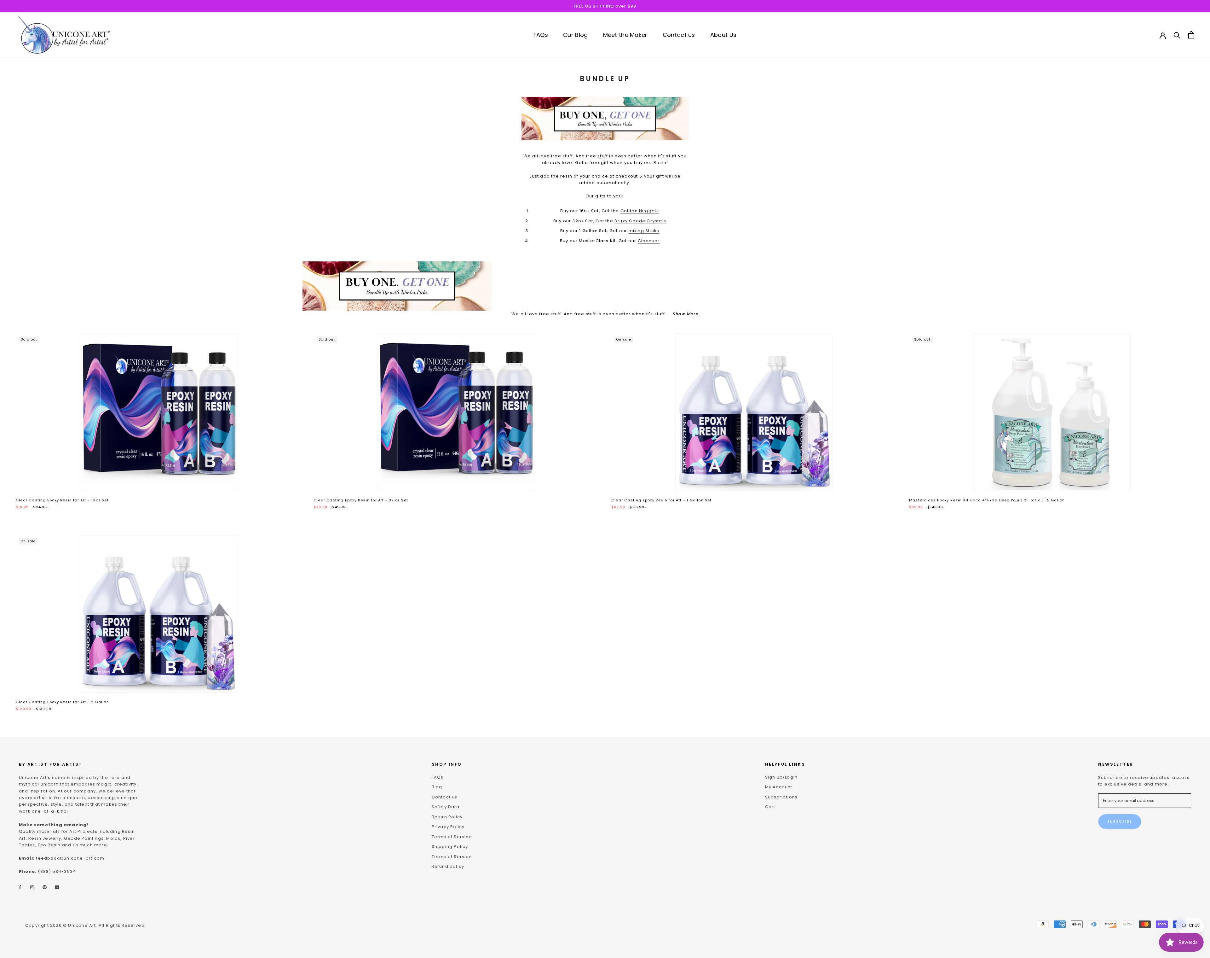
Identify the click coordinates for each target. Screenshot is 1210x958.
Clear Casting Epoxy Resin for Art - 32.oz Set (361, 500)
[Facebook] (20, 887)
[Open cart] (1191, 34)
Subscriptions (781, 797)
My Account (778, 787)
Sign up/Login (781, 777)
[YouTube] (57, 887)
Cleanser (649, 241)
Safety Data (445, 807)
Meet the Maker (625, 35)
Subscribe (1119, 821)
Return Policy (447, 817)
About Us (723, 35)
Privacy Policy (448, 827)
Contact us (679, 35)
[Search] (1177, 35)
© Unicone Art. (80, 925)
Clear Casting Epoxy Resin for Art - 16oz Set (62, 500)
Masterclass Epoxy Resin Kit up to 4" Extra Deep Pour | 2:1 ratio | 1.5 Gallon (987, 500)
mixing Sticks (644, 231)
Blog (437, 787)
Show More (686, 314)
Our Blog (575, 35)
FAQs (540, 35)
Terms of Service (452, 837)
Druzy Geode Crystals (640, 221)
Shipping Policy (450, 847)
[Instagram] (32, 887)
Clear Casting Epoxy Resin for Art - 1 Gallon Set (661, 500)
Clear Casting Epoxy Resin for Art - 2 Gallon (62, 701)
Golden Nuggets (639, 211)
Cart (770, 807)
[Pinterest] (45, 887)
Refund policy (448, 866)
